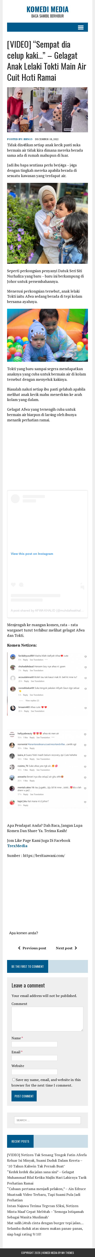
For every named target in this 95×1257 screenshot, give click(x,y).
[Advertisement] (47, 458)
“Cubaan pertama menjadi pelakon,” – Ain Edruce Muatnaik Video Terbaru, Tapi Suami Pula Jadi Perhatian (46, 1194)
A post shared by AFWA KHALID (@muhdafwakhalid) (47, 610)
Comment (19, 1003)
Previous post (34, 948)
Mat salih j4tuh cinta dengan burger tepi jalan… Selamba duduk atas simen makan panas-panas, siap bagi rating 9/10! (45, 1228)
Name (16, 1038)
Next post (64, 948)
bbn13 (28, 139)
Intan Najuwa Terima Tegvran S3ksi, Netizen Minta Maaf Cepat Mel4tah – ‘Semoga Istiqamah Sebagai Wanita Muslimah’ (45, 1211)
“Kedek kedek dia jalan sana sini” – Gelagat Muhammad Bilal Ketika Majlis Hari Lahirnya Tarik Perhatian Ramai (47, 1177)
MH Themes (67, 1253)
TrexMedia (17, 845)
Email (16, 1052)
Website (17, 1065)
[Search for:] (47, 1119)
